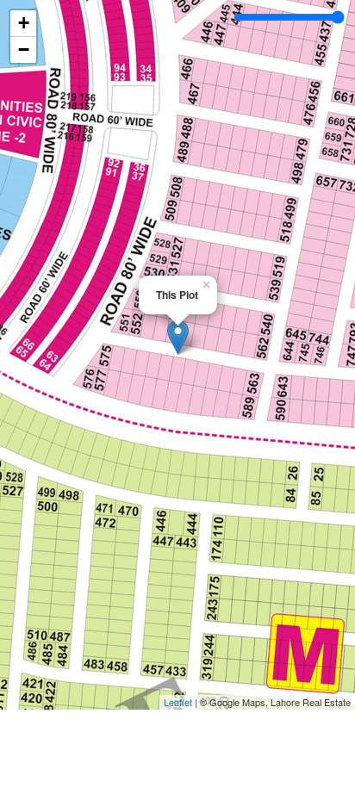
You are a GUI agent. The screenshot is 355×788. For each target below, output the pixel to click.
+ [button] (23, 23)
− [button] (23, 49)
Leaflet (178, 702)
